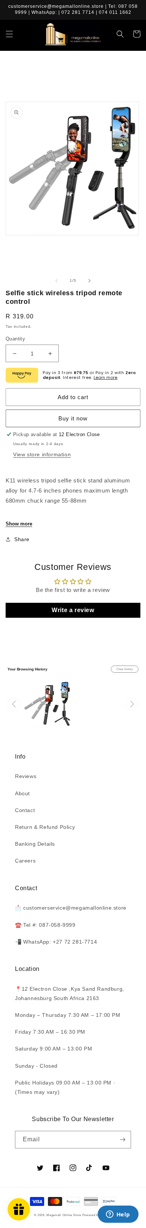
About (22, 793)
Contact (25, 810)
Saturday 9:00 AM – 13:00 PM (53, 1049)
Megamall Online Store (64, 1215)
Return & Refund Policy (45, 827)
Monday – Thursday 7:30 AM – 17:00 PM (68, 1015)
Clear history (124, 669)
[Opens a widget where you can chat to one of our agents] (118, 1215)
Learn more (105, 377)
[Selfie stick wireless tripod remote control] (47, 704)
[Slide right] (89, 280)
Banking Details (35, 844)
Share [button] (22, 539)
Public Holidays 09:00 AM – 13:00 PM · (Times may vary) (65, 1087)
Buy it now (73, 418)
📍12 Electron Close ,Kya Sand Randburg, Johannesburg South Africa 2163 (69, 993)
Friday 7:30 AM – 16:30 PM (50, 1032)
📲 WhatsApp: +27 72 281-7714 (56, 942)
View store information (42, 454)
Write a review (73, 610)
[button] (9, 34)
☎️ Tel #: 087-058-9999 (45, 925)
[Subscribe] (122, 1139)
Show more (19, 524)
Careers (25, 861)
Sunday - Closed (36, 1066)
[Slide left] (56, 280)
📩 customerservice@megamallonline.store (71, 908)
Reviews (25, 776)
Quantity (15, 339)
